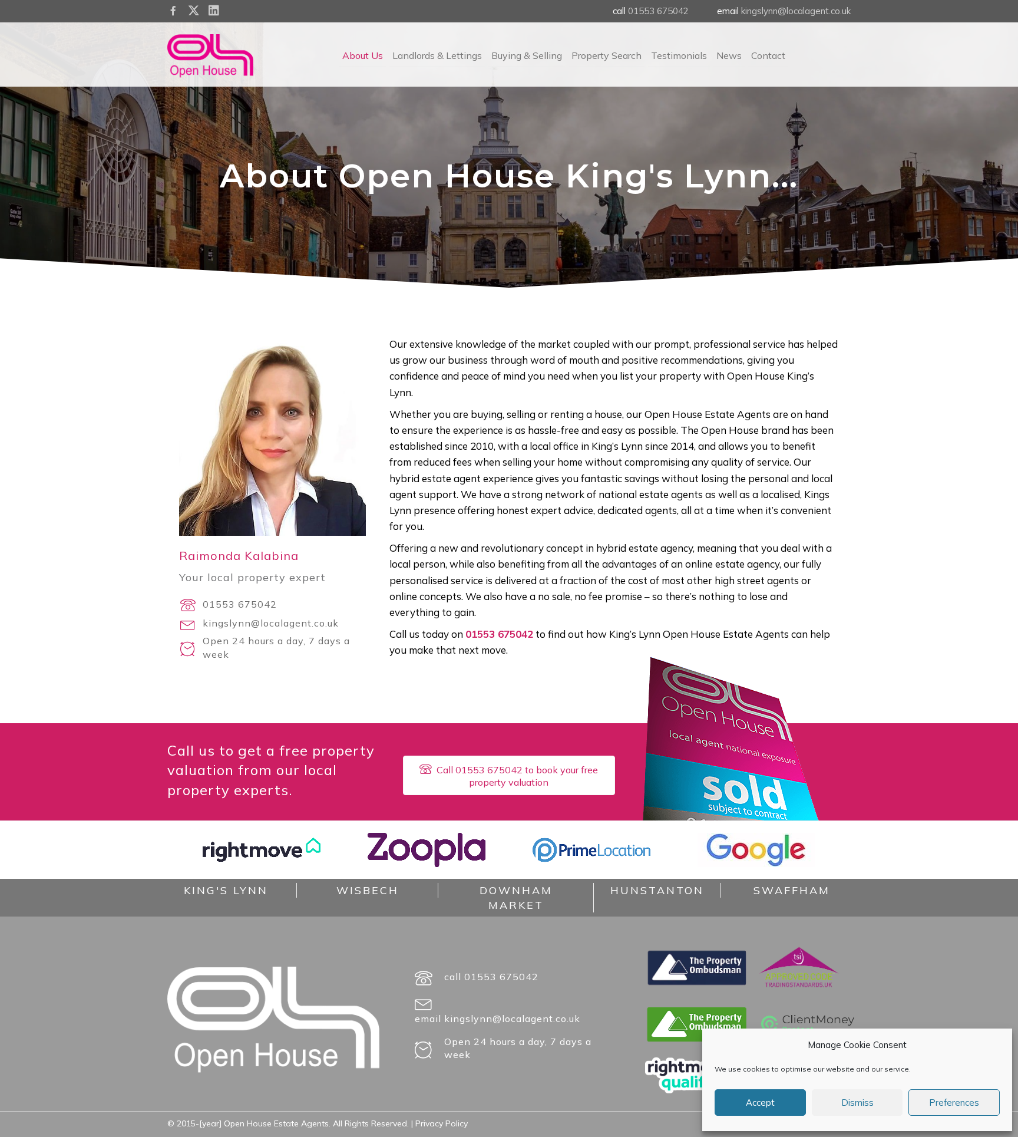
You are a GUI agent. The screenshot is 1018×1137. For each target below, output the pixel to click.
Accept (760, 1102)
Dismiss (857, 1102)
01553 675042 (658, 11)
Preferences (954, 1102)
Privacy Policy (441, 1123)
